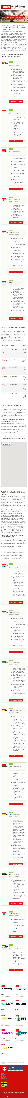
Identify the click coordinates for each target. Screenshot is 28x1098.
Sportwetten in (4, 1062)
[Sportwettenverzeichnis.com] (13, 7)
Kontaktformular (5, 414)
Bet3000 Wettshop (4, 367)
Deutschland (11, 1062)
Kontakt (20, 1096)
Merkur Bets (4, 376)
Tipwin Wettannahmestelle (5, 351)
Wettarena (4, 393)
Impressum (8, 1096)
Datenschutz (14, 1096)
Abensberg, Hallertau (14, 66)
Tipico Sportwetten (4, 359)
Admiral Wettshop (4, 385)
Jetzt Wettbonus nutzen (15, 101)
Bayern (16, 1062)
